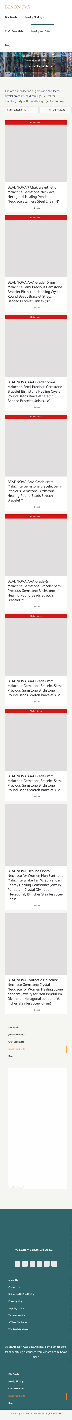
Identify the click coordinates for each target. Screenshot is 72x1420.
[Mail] (54, 1264)
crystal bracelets (14, 96)
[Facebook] (17, 1264)
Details (37, 208)
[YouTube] (47, 1264)
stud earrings (33, 96)
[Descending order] (43, 110)
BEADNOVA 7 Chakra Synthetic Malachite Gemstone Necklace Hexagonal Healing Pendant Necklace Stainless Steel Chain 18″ (33, 195)
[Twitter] (39, 1264)
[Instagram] (25, 1264)
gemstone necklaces (47, 91)
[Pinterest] (32, 1264)
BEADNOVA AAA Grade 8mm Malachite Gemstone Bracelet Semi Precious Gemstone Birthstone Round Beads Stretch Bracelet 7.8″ (35, 688)
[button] (16, 45)
